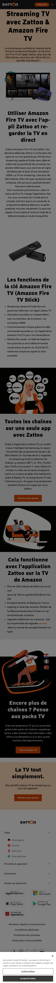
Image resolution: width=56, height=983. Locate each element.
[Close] (52, 956)
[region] (28, 967)
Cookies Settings (28, 971)
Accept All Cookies (27, 978)
